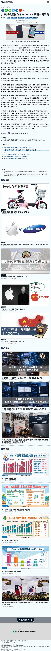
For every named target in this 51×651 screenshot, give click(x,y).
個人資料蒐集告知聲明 (19, 649)
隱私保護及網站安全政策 (7, 649)
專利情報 (7, 7)
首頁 (2, 7)
